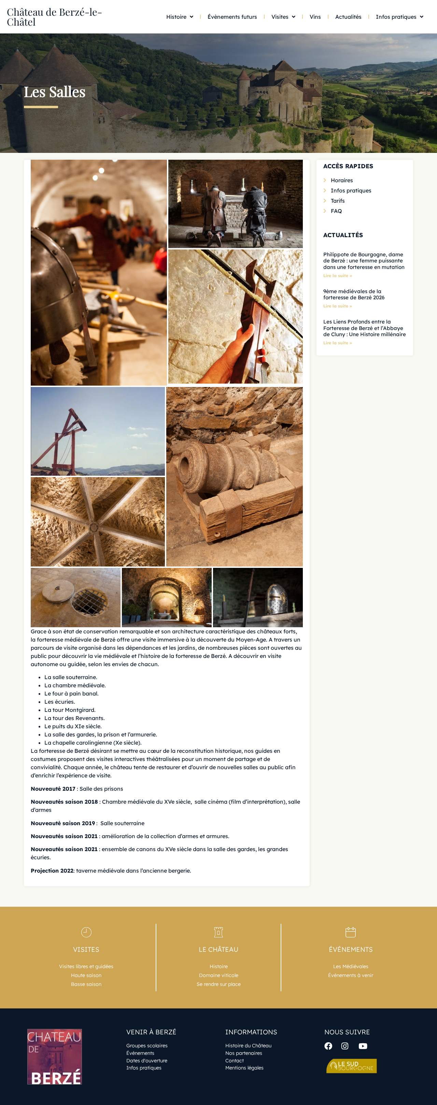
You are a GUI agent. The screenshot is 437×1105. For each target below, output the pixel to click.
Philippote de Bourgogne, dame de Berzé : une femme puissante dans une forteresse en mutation (364, 260)
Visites (279, 16)
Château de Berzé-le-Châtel (54, 16)
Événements (351, 949)
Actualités (348, 16)
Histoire (176, 16)
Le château (218, 949)
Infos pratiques (396, 16)
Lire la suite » (337, 275)
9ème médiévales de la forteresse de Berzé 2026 (353, 294)
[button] (99, 273)
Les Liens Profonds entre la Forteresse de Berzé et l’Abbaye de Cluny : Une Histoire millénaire (364, 327)
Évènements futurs (232, 16)
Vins (315, 16)
